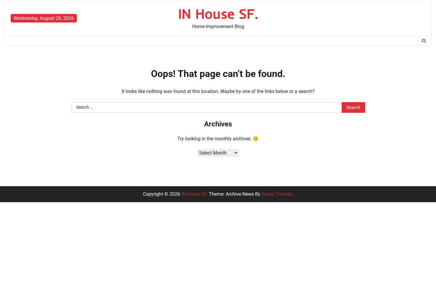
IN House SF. (218, 13)
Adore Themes (277, 194)
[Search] (423, 40)
